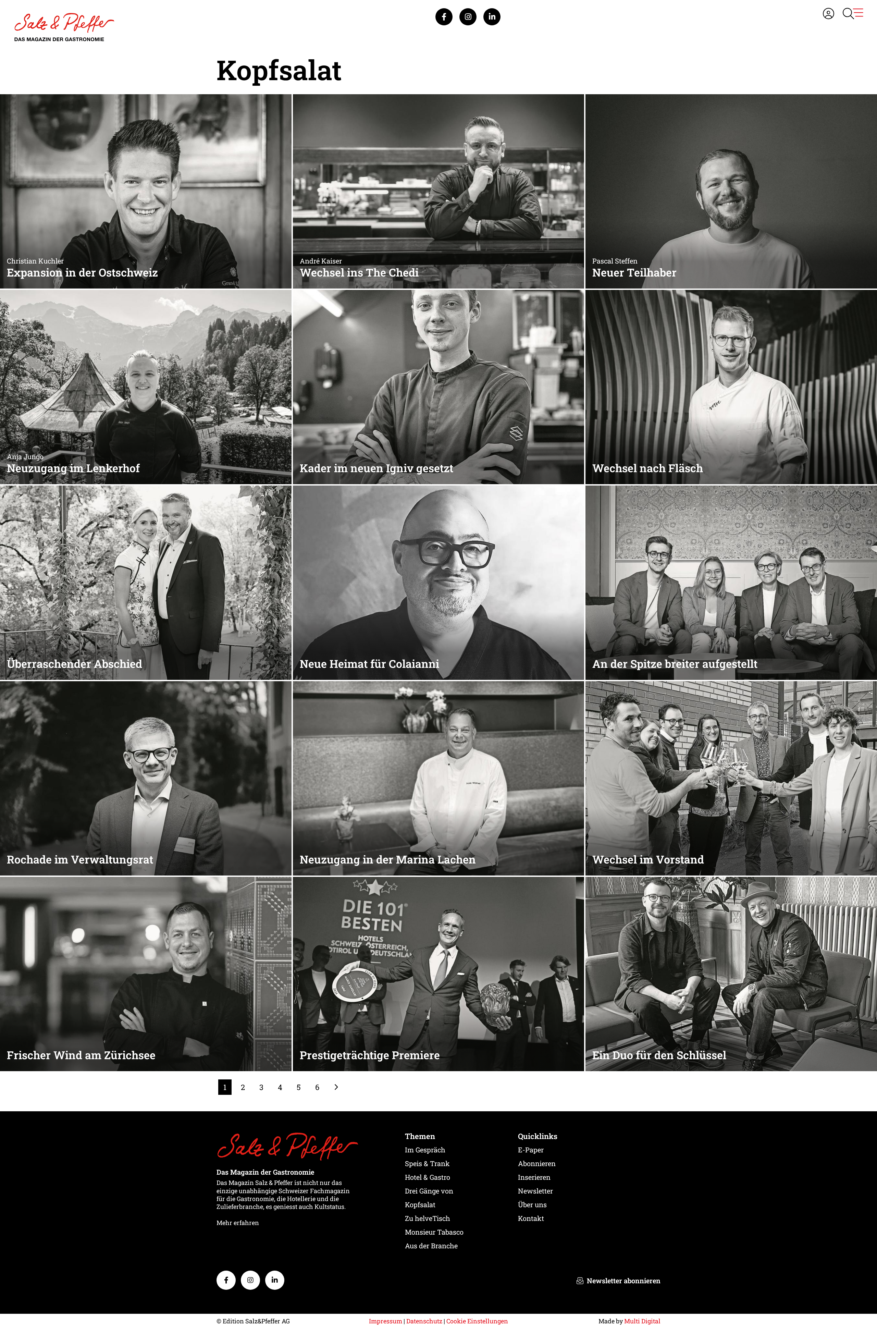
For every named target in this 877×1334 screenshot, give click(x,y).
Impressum (385, 1321)
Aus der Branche (431, 1245)
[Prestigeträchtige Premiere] (438, 973)
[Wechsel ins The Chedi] (438, 190)
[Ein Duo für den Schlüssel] (731, 973)
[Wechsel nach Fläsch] (731, 386)
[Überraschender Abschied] (146, 582)
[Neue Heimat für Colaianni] (438, 582)
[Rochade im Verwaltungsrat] (146, 777)
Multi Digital (642, 1321)
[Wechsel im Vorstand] (731, 777)
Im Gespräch (425, 1149)
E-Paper (531, 1149)
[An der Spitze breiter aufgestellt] (731, 582)
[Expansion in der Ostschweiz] (146, 190)
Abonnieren (537, 1163)
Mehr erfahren (238, 1223)
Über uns (532, 1204)
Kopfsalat (420, 1204)
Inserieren (534, 1177)
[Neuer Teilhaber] (731, 190)
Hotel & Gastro (427, 1177)
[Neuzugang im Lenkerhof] (146, 386)
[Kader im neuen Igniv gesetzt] (438, 386)
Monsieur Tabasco (434, 1231)
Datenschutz (424, 1321)
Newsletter (535, 1190)
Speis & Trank (427, 1163)
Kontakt (531, 1218)
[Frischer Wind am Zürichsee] (146, 973)
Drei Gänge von (429, 1190)
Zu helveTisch (427, 1218)
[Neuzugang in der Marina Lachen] (438, 777)
